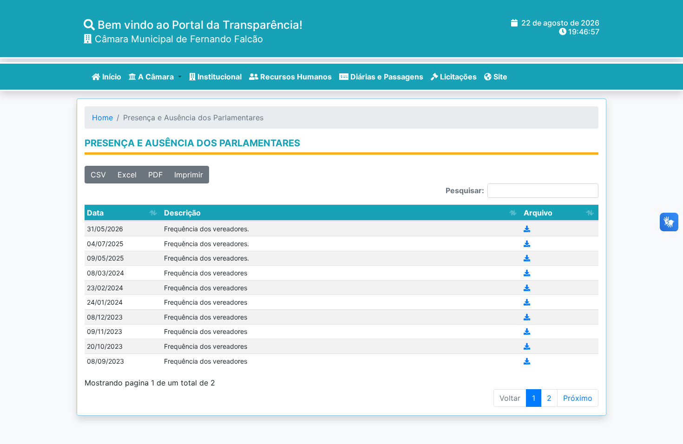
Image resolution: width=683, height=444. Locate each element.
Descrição (182, 212)
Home (102, 117)
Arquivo (538, 212)
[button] (155, 76)
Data (95, 212)
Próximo (577, 398)
